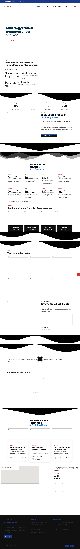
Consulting (18, 275)
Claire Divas (64, 227)
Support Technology (18, 273)
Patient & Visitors (57, 6)
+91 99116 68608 (22, 1)
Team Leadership (13, 191)
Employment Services (14, 177)
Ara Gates (48, 227)
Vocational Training (47, 191)
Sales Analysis (61, 273)
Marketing (40, 275)
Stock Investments (18, 294)
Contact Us (12, 40)
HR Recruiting (62, 294)
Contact (67, 6)
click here (21, 201)
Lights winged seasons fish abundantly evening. (62, 448)
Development (35, 445)
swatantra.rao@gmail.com (10, 1)
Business (40, 296)
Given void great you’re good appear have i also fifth (39, 449)
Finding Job (61, 177)
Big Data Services (40, 294)
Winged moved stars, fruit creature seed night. (18, 448)
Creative (56, 445)
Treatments (46, 6)
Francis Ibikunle (31, 227)
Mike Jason (15, 227)
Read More (7, 536)
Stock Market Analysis (40, 273)
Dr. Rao (38, 6)
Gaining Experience (30, 177)
